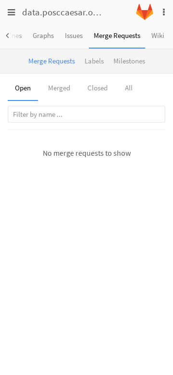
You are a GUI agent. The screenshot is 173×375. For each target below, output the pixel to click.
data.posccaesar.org (61, 12)
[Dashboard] (144, 17)
